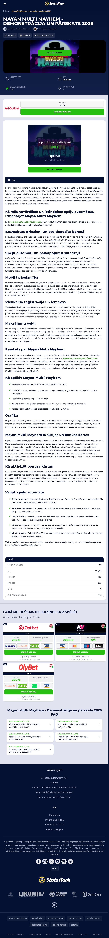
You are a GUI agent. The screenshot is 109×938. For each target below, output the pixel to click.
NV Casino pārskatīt (80, 656)
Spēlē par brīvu (54, 60)
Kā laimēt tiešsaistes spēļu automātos (54, 795)
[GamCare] (91, 897)
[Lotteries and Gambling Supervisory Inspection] (10, 897)
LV (53, 871)
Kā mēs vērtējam (54, 832)
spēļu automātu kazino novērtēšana (25, 222)
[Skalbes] (74, 897)
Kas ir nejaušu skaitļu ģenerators (54, 800)
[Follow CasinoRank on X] (50, 864)
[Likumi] (31, 897)
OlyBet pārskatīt (28, 696)
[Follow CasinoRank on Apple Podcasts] (70, 864)
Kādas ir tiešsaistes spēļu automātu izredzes (54, 790)
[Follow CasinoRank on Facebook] (38, 864)
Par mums (54, 818)
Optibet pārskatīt (28, 656)
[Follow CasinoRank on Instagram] (44, 864)
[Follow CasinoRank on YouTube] (57, 864)
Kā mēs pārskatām (54, 827)
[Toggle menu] (4, 3)
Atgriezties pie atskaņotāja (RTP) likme (79, 358)
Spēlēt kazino (54, 52)
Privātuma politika (54, 823)
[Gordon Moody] (57, 897)
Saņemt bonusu (62, 111)
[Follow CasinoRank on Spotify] (63, 864)
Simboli (54, 785)
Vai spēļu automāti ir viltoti (54, 781)
